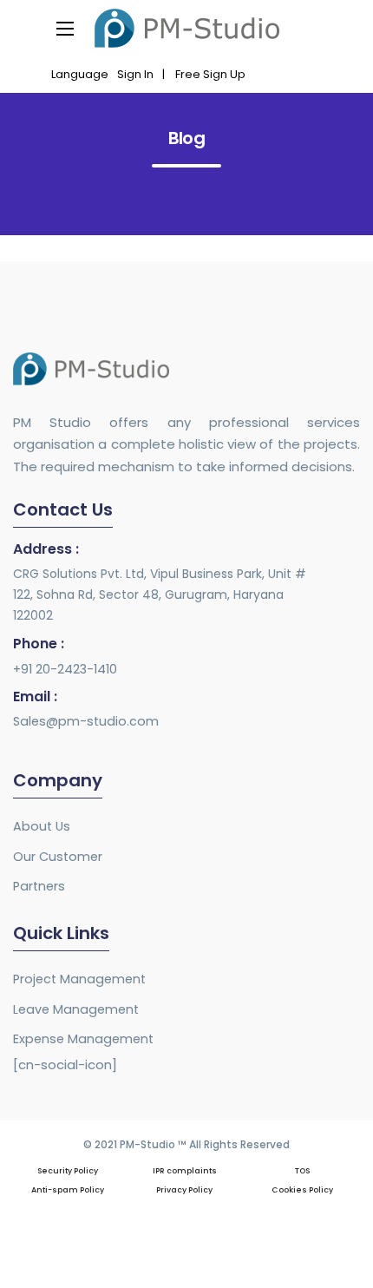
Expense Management (83, 1039)
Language (79, 74)
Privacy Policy (184, 1190)
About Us (41, 826)
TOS (302, 1171)
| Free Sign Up (203, 74)
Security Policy (67, 1171)
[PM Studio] (187, 28)
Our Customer (57, 856)
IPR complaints (185, 1171)
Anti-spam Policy (67, 1190)
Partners (39, 886)
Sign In (135, 74)
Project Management (79, 979)
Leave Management (76, 1009)
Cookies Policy (302, 1190)
